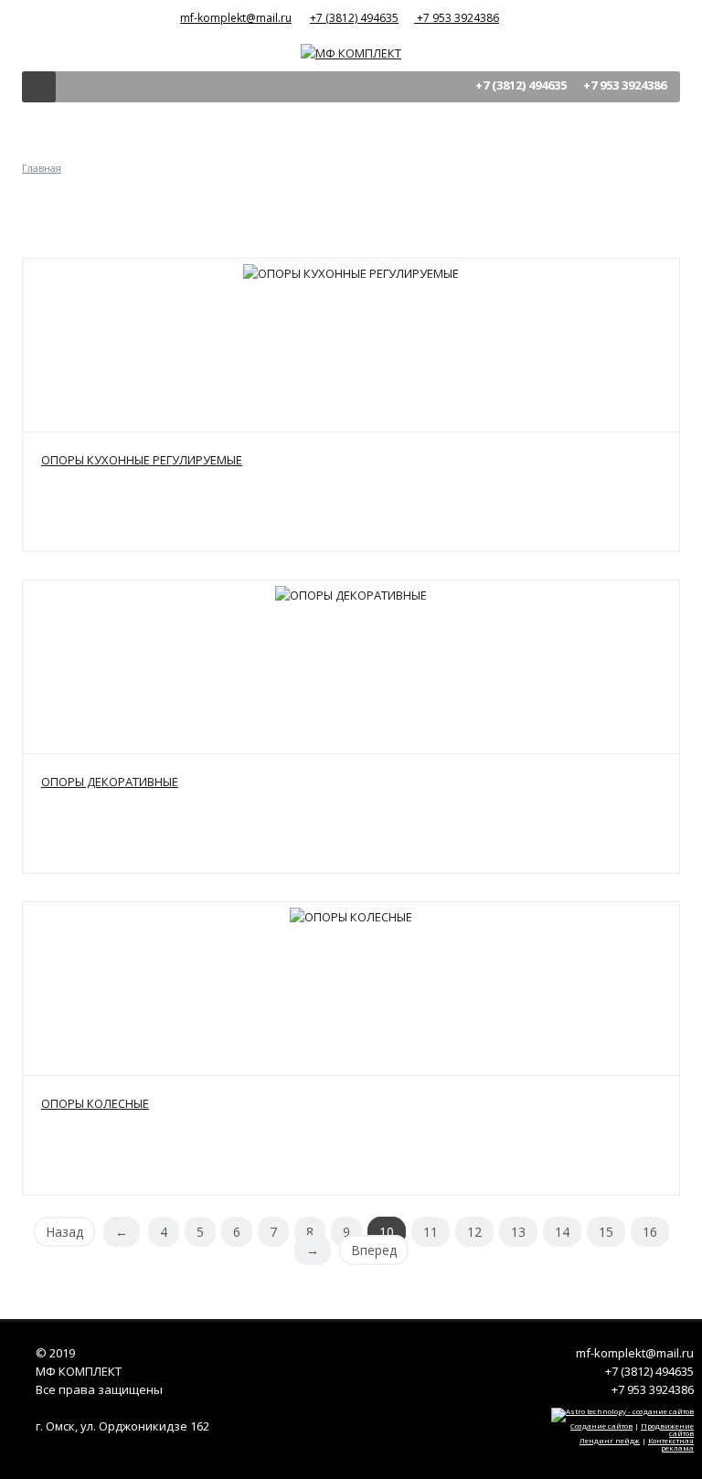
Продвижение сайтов (667, 1429)
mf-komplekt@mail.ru (236, 18)
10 (386, 1231)
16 (650, 1231)
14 (562, 1231)
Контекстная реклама (671, 1443)
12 (474, 1231)
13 (518, 1231)
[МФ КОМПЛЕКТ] (351, 51)
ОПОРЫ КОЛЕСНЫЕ (95, 1103)
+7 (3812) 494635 (354, 18)
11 (430, 1231)
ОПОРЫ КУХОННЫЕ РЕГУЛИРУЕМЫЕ (141, 460)
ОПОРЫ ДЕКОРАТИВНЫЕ (109, 781)
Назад (64, 1231)
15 (606, 1231)
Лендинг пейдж (610, 1440)
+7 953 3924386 (456, 18)
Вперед (374, 1250)
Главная (41, 168)
